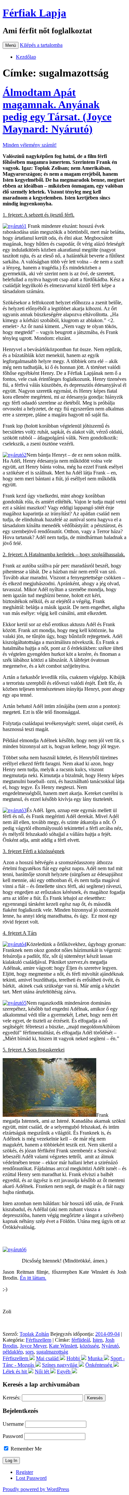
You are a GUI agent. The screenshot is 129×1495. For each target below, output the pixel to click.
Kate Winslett (63, 1346)
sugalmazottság (52, 1352)
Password (13, 1436)
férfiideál (80, 1340)
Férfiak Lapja (34, 13)
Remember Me (25, 1448)
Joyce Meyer (33, 1346)
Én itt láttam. (33, 1278)
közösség (89, 1346)
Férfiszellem (38, 1340)
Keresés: (12, 1397)
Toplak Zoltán (34, 1334)
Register (24, 1472)
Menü (10, 45)
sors (29, 1352)
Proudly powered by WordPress (36, 1489)
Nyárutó (110, 1346)
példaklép (13, 1352)
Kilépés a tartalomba (41, 45)
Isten (98, 1340)
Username (13, 1424)
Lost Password (31, 1478)
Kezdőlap (26, 57)
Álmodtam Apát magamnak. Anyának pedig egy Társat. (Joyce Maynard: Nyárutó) (57, 110)
